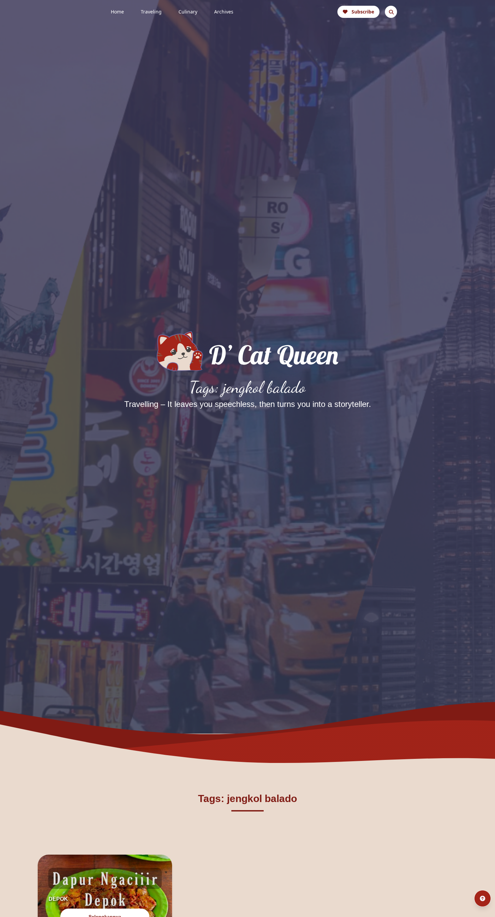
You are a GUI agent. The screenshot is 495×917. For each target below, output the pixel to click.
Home (117, 11)
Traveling (151, 11)
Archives (223, 11)
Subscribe (363, 11)
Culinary (187, 11)
